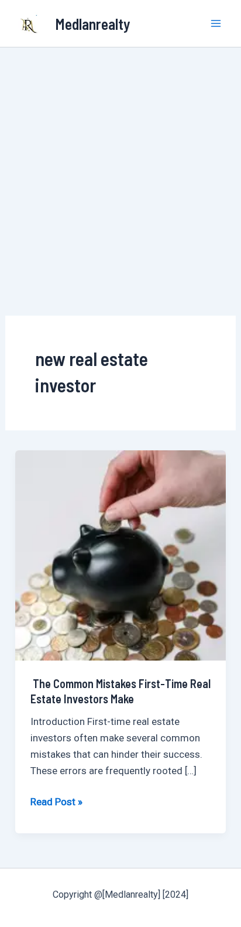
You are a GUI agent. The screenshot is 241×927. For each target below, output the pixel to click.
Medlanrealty (92, 24)
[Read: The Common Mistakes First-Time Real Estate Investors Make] (120, 554)
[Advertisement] (120, 174)
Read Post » (56, 800)
